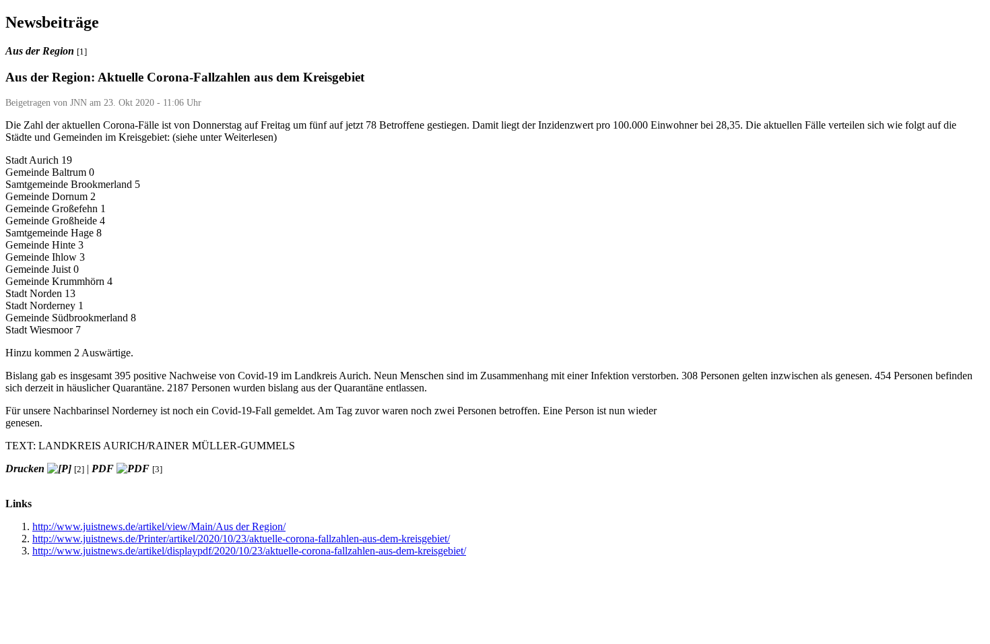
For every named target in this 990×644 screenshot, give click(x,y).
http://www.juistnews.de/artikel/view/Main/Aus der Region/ (159, 526)
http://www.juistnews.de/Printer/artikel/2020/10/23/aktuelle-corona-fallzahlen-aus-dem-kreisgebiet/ (241, 538)
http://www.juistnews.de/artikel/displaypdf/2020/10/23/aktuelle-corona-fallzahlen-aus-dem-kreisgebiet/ (249, 550)
